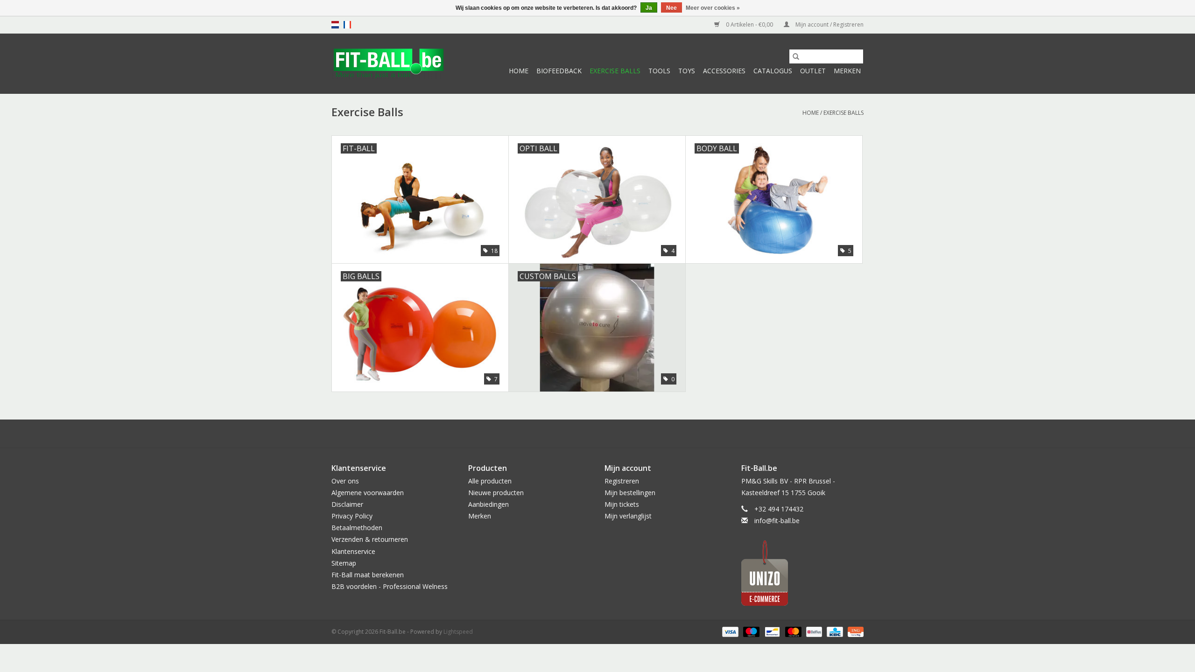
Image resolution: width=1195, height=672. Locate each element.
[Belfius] (813, 632)
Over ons (345, 480)
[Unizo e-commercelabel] (802, 573)
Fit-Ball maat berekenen (367, 574)
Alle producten (490, 480)
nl (335, 24)
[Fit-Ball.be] (388, 63)
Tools (659, 70)
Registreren (622, 480)
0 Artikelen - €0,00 (749, 24)
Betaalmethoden (356, 527)
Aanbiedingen (488, 504)
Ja (649, 8)
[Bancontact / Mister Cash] (771, 632)
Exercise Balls (615, 70)
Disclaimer (347, 504)
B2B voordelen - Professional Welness (389, 586)
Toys (686, 70)
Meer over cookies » (713, 8)
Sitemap (343, 563)
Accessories (724, 70)
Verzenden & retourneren (369, 539)
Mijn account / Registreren (829, 24)
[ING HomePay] (854, 632)
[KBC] (833, 632)
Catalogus (772, 70)
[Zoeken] (796, 56)
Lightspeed (458, 632)
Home (518, 70)
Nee (671, 8)
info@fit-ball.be (777, 520)
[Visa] (729, 632)
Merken (847, 70)
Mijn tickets (622, 504)
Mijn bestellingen (630, 492)
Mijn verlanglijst (628, 515)
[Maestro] (750, 632)
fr (347, 24)
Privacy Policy (352, 515)
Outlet (813, 70)
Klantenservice (353, 551)
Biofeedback (559, 70)
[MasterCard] (792, 632)
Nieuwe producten (496, 492)
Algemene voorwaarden (367, 492)
